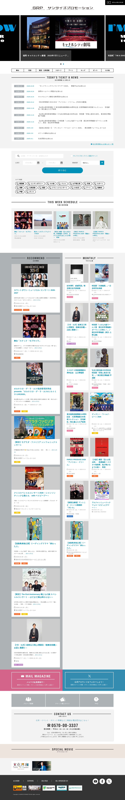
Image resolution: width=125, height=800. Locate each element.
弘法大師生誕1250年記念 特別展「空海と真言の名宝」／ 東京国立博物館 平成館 (102, 374)
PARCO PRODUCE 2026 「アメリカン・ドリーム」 (76, 462)
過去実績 (44, 781)
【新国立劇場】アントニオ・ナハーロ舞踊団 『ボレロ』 (76, 505)
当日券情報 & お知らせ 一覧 (103, 144)
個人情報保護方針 (61, 781)
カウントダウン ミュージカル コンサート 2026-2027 (34, 291)
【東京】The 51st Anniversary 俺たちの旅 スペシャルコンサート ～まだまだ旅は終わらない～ (35, 595)
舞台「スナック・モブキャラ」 (27, 341)
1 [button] (61, 64)
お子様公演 (76, 183)
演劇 (20, 188)
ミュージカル (18, 310)
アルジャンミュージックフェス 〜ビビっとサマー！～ (101, 505)
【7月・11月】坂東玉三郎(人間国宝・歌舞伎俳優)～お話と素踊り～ (35, 646)
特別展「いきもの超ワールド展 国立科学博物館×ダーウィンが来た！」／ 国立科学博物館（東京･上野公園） (102, 330)
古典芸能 (32, 188)
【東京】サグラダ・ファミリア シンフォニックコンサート (35, 443)
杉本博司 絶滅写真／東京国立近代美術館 (76, 287)
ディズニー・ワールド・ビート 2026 (101, 415)
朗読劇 (21, 183)
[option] (62, 38)
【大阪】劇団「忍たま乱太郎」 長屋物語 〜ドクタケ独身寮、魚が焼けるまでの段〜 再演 (101, 463)
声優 (20, 192)
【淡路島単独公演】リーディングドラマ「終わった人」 (35, 544)
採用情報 (30, 781)
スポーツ (59, 70)
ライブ (26, 310)
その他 (107, 70)
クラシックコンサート (59, 188)
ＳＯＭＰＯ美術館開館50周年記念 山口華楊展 (76, 371)
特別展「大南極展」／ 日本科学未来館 (101, 287)
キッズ (83, 70)
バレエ (63, 183)
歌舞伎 (100, 188)
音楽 (29, 70)
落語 (43, 188)
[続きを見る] (36, 300)
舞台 (17, 70)
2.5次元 (76, 188)
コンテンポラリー (37, 183)
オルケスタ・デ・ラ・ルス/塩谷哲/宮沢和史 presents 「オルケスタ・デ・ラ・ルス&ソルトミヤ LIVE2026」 (35, 391)
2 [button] (64, 64)
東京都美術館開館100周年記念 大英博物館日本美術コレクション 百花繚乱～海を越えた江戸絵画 (77, 418)
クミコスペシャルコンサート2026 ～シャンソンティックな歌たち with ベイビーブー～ (35, 494)
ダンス (95, 70)
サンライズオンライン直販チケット (85, 156)
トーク (17, 614)
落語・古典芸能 (44, 70)
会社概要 (16, 781)
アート (71, 70)
